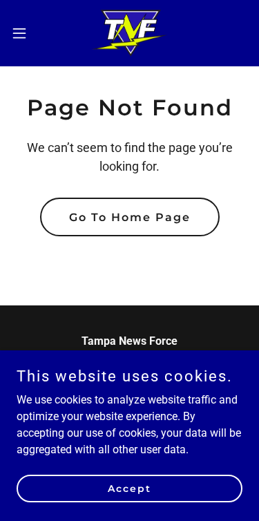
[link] (129, 33)
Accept (129, 488)
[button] (24, 33)
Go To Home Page (130, 217)
